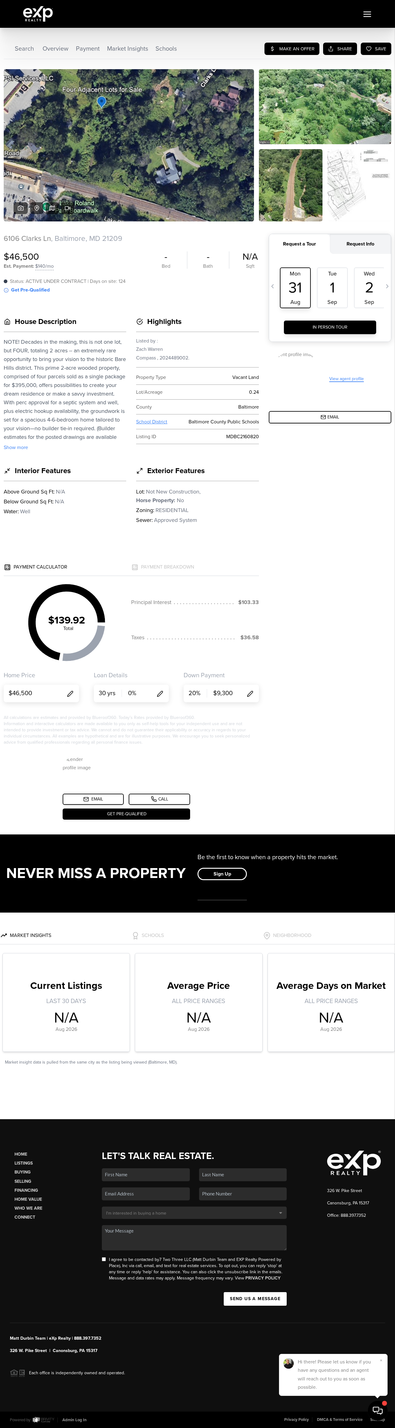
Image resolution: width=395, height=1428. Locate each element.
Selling (23, 1181)
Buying (23, 1172)
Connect (25, 1217)
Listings (24, 1163)
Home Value (28, 1199)
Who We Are (28, 1208)
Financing (26, 1190)
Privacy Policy (263, 1278)
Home (21, 1154)
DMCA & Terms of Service (340, 1419)
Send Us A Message (255, 1298)
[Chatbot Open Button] (378, 1411)
